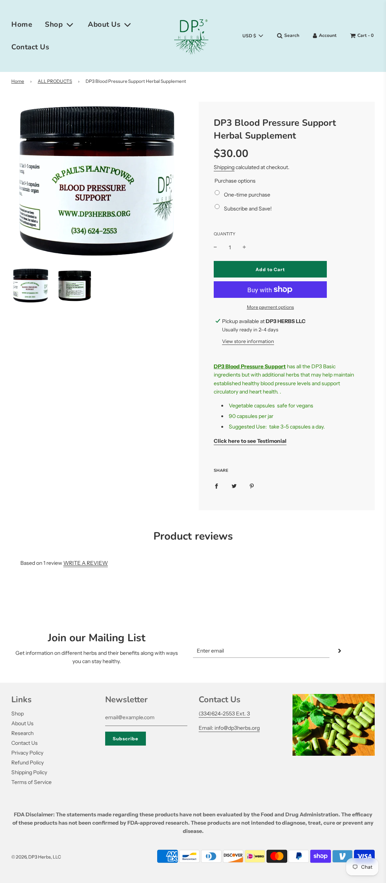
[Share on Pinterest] (252, 485)
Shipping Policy (29, 772)
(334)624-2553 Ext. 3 (224, 713)
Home (21, 24)
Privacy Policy (27, 752)
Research (22, 733)
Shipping (224, 167)
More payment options (270, 307)
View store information (248, 341)
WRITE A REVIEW (85, 563)
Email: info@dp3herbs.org (229, 727)
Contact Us (30, 47)
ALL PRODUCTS (55, 81)
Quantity (224, 233)
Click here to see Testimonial (250, 441)
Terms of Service (31, 782)
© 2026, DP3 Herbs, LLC (36, 857)
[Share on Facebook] (216, 485)
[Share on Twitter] (234, 485)
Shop (17, 713)
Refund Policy (27, 762)
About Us (22, 723)
